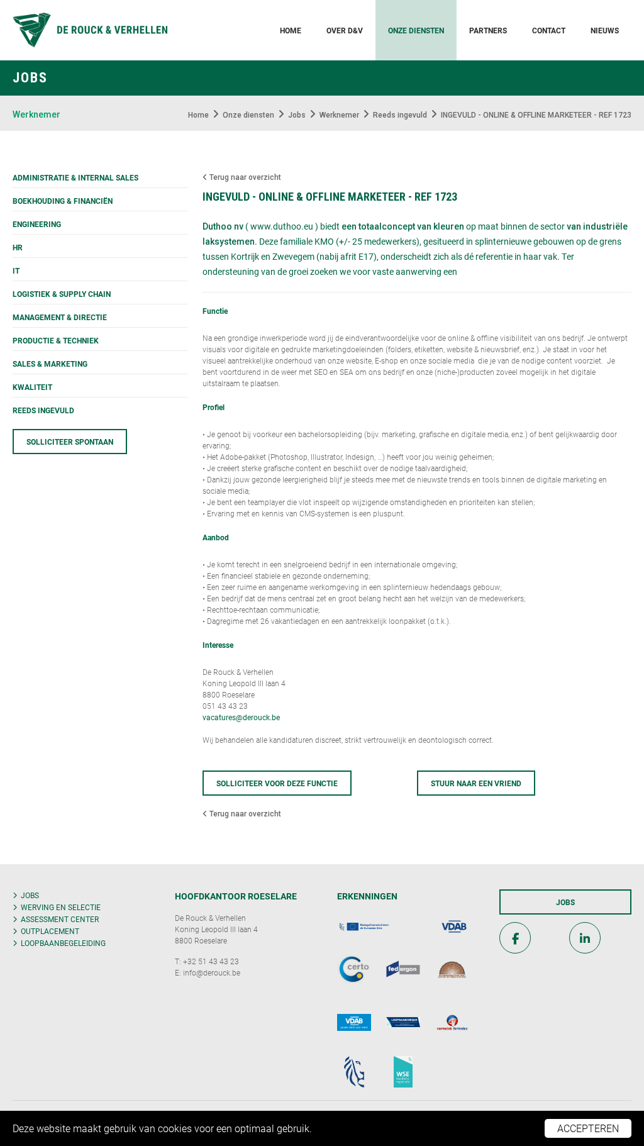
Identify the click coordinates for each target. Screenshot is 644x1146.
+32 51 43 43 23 (211, 961)
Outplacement (50, 931)
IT (16, 270)
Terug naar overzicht (244, 177)
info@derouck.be (211, 972)
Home (290, 30)
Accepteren (588, 1128)
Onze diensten (416, 30)
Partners (488, 30)
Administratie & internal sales (75, 177)
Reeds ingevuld (43, 410)
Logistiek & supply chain (62, 294)
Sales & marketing (50, 364)
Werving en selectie (61, 907)
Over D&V (344, 30)
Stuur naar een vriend (476, 783)
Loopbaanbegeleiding (63, 943)
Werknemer (36, 114)
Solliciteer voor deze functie (277, 783)
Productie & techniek (56, 340)
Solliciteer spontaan (69, 442)
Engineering (37, 224)
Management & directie (60, 317)
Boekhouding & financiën (63, 201)
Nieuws (605, 30)
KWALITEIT (32, 387)
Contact (548, 30)
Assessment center (60, 919)
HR (18, 247)
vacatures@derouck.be (241, 717)
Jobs (30, 895)
